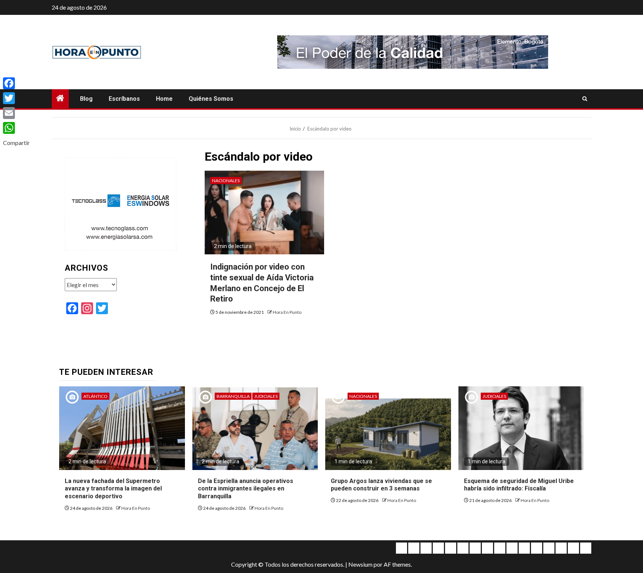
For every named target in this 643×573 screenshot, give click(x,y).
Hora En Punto (287, 312)
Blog (86, 98)
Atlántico (95, 396)
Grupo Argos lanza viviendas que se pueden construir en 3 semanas (381, 484)
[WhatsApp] (16, 127)
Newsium (360, 564)
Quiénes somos (211, 98)
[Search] (584, 99)
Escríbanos (124, 98)
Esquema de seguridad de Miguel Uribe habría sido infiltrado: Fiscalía (519, 484)
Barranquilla (233, 396)
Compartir (16, 142)
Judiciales (266, 396)
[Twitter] (16, 98)
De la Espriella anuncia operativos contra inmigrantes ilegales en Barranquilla (245, 488)
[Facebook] (16, 83)
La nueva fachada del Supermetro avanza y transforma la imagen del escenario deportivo (113, 488)
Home (164, 98)
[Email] (16, 113)
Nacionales (226, 180)
